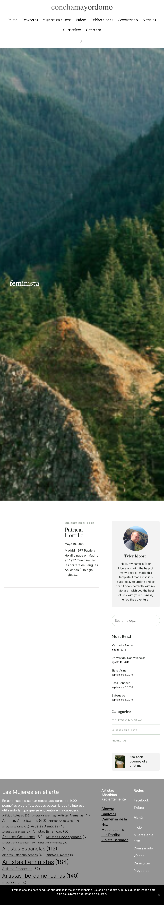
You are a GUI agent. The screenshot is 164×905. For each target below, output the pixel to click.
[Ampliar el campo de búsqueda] (82, 41)
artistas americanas (24, 820)
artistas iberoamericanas (40, 875)
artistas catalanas (23, 836)
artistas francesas (21, 869)
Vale (82, 899)
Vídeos (139, 856)
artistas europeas (61, 855)
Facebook (141, 800)
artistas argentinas (15, 826)
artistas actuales (16, 815)
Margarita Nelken (123, 645)
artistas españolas (29, 849)
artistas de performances (52, 842)
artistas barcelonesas (16, 831)
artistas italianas (14, 882)
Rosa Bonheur (121, 682)
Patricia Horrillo (74, 533)
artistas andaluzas (63, 820)
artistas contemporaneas (18, 842)
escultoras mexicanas (127, 720)
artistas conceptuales (67, 837)
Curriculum (142, 863)
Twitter (139, 808)
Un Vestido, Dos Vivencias (128, 657)
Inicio (138, 827)
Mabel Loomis (112, 829)
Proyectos (119, 740)
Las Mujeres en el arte (30, 792)
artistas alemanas (74, 815)
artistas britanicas (51, 831)
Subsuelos (118, 695)
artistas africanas (44, 815)
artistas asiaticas (48, 826)
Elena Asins (119, 670)
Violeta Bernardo (114, 840)
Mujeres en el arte (79, 523)
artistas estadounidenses (23, 855)
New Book (136, 757)
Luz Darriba (110, 835)
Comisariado (143, 848)
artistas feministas (35, 861)
